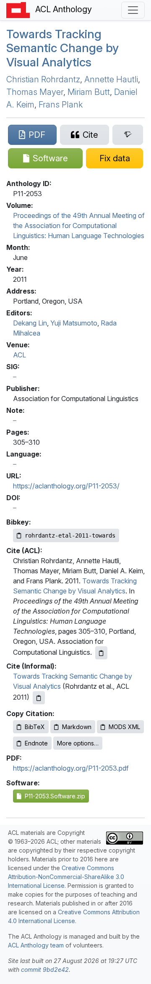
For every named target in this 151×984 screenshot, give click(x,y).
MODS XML (124, 726)
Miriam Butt (89, 92)
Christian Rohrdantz (43, 79)
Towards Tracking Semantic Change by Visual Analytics (62, 48)
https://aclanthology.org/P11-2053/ (66, 486)
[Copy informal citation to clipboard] (39, 697)
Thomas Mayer (34, 92)
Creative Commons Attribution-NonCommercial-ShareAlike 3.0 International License (66, 876)
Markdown (76, 726)
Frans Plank (61, 105)
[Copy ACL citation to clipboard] (101, 652)
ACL (19, 355)
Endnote (36, 743)
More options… (78, 743)
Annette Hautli (111, 79)
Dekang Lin (30, 323)
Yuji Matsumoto (73, 323)
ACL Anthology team (36, 945)
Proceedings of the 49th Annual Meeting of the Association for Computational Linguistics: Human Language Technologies (79, 225)
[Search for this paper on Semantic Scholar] (127, 135)
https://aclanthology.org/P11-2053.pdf (71, 768)
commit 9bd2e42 (45, 969)
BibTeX (35, 726)
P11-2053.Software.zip (53, 796)
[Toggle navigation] (133, 10)
